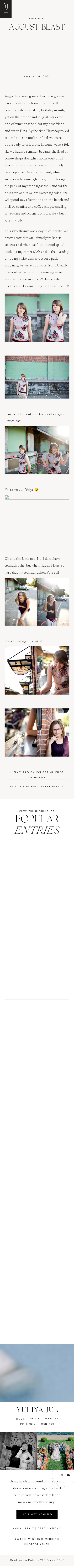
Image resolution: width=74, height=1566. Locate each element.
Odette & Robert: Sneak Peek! (35, 786)
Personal (37, 18)
